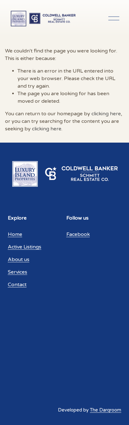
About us (18, 259)
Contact (17, 284)
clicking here (106, 114)
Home (15, 234)
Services (17, 272)
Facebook (78, 234)
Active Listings (24, 247)
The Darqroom (105, 410)
